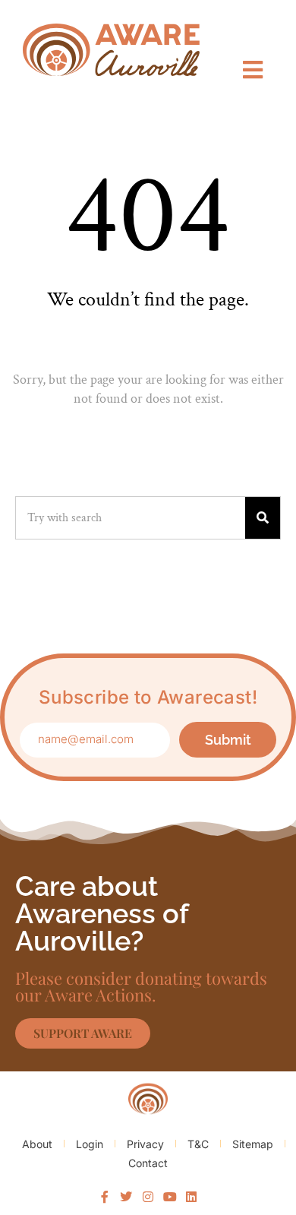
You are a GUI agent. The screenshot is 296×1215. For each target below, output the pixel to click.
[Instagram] (148, 1197)
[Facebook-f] (105, 1197)
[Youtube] (170, 1197)
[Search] (262, 518)
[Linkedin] (191, 1197)
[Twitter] (127, 1197)
